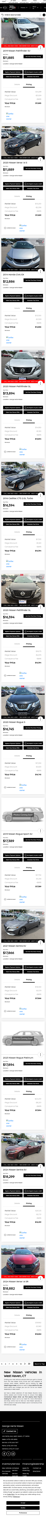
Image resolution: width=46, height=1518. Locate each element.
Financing (27, 1463)
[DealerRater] (13, 1454)
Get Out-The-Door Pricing (33, 56)
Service (16, 1463)
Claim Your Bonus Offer (13, 76)
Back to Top (40, 1364)
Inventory (7, 1463)
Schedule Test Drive (33, 76)
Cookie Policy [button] (10, 1494)
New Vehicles (7, 1468)
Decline (23, 1508)
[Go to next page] (25, 1364)
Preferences (23, 1513)
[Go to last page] (29, 1364)
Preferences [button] (16, 1496)
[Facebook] (4, 1454)
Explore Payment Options (12, 72)
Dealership (38, 1463)
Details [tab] (17, 84)
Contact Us (11, 1431)
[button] (40, 47)
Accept (23, 1503)
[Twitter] (9, 1454)
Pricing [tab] (29, 84)
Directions (36, 1471)
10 (21, 1364)
